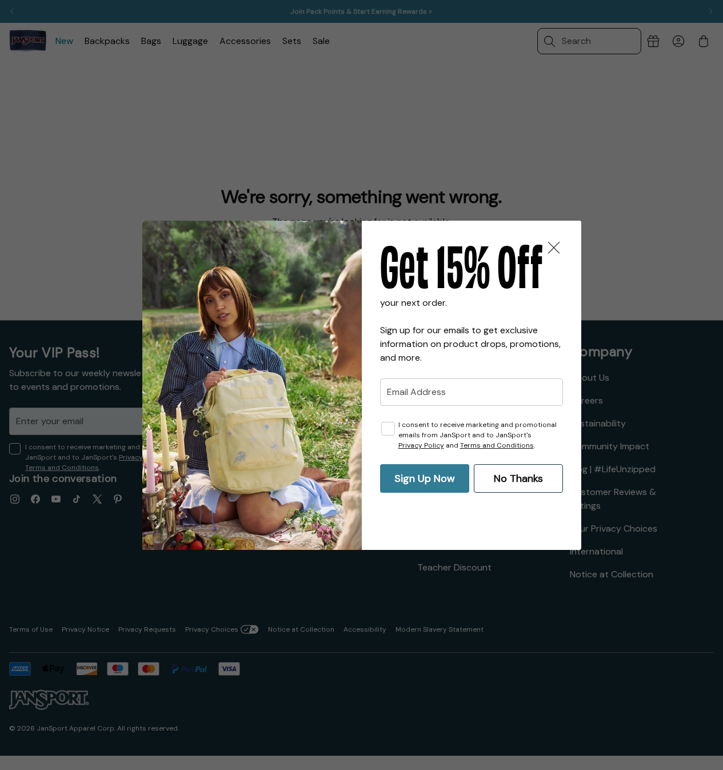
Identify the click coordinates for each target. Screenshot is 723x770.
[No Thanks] (554, 248)
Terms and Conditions (497, 445)
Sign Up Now (424, 478)
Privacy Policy (421, 445)
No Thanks (518, 478)
